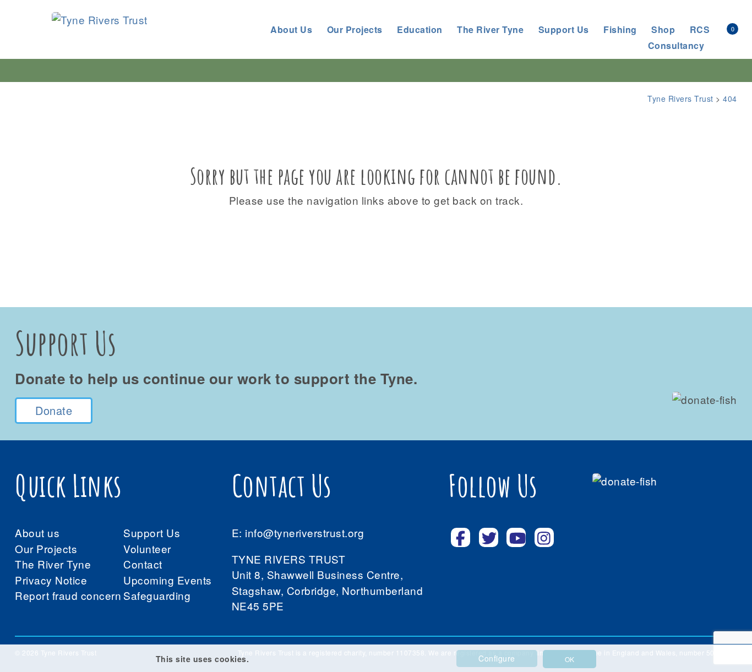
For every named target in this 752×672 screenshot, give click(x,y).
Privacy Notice (51, 579)
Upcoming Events (167, 579)
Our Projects (355, 29)
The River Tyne (490, 29)
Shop (663, 29)
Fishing (620, 29)
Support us (563, 29)
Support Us (151, 532)
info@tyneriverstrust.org (304, 532)
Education (420, 29)
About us (291, 29)
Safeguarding (156, 595)
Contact (142, 563)
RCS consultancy (679, 37)
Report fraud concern (68, 595)
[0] (720, 28)
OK (569, 659)
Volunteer (147, 548)
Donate (53, 410)
